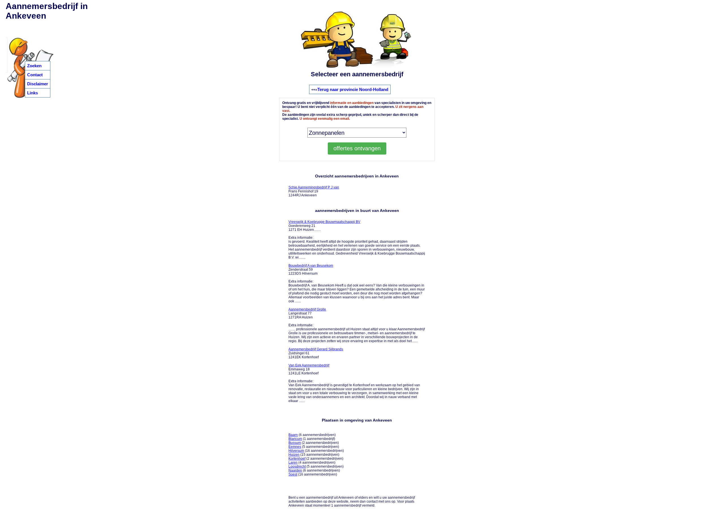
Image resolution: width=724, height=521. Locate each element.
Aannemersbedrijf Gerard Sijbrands (315, 349)
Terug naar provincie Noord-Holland (352, 89)
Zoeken (34, 65)
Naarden (295, 470)
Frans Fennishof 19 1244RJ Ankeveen (313, 191)
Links (32, 92)
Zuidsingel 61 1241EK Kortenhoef (315, 353)
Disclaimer (37, 83)
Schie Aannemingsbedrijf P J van (313, 187)
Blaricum (295, 439)
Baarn (293, 435)
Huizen (293, 455)
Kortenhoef (296, 459)
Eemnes (294, 447)
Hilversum (296, 451)
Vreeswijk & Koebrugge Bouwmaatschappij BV (324, 222)
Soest (292, 474)
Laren (293, 462)
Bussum (294, 443)
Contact (35, 74)
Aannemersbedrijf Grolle (307, 309)
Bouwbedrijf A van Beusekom (310, 266)
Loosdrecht (297, 466)
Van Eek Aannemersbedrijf (308, 365)
